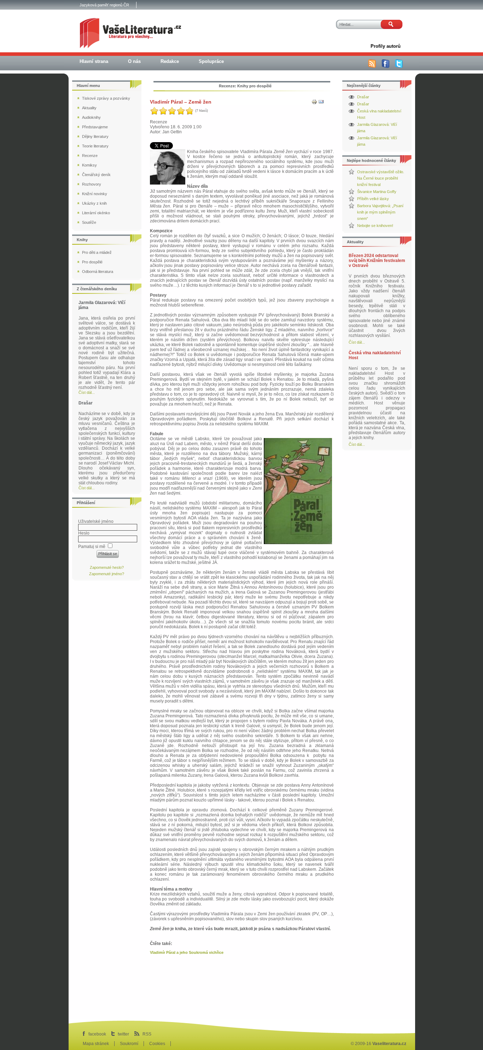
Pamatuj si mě (91, 546)
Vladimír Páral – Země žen (180, 102)
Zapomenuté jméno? (106, 574)
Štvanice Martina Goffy (376, 191)
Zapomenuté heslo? (107, 567)
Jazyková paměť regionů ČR (104, 5)
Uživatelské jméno (96, 521)
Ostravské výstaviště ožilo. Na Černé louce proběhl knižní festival (380, 178)
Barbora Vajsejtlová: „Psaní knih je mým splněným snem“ (380, 212)
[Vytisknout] (314, 103)
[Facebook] (385, 66)
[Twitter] (399, 66)
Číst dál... (357, 342)
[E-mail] (321, 103)
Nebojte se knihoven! (375, 225)
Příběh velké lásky (373, 199)
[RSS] (372, 66)
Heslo (83, 533)
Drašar (363, 97)
